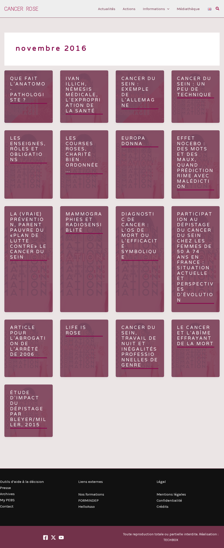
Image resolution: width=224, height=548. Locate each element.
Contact (6, 506)
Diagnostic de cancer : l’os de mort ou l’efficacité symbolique (139, 236)
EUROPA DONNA (133, 141)
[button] (167, 8)
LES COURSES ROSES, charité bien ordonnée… (82, 154)
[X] (53, 537)
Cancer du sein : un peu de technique (194, 86)
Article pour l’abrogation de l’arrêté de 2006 (28, 341)
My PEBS (7, 500)
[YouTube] (61, 537)
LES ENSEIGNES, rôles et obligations (28, 149)
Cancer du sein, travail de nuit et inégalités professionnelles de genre (139, 346)
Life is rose (76, 330)
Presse (5, 487)
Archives (7, 494)
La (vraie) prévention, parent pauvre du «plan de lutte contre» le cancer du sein (28, 236)
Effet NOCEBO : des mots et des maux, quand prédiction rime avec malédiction (195, 162)
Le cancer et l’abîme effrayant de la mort (195, 335)
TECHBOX (170, 540)
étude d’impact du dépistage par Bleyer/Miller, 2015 (28, 409)
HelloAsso (86, 506)
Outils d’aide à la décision (22, 481)
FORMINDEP (88, 500)
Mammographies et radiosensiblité (84, 222)
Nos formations (91, 494)
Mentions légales (171, 494)
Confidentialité (169, 500)
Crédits (162, 506)
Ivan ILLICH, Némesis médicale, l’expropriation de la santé (83, 95)
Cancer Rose (21, 8)
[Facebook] (45, 537)
